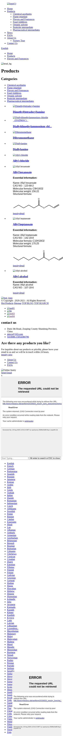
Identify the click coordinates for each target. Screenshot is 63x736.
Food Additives (20, 22)
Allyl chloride (21, 160)
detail (21, 213)
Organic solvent (20, 24)
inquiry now (6, 354)
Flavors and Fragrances (23, 19)
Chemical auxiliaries (22, 14)
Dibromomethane (23, 137)
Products (11, 11)
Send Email (6, 372)
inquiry (16, 213)
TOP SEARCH (41, 303)
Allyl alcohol (20, 276)
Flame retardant (20, 16)
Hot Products (7, 303)
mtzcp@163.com (15, 334)
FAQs (10, 35)
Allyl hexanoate (22, 172)
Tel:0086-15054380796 (18, 337)
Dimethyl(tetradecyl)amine (29, 111)
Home (10, 8)
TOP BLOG (28, 303)
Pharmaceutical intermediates (26, 30)
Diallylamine (20, 149)
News (9, 32)
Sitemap (17, 303)
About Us (11, 38)
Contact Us (12, 43)
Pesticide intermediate (23, 27)
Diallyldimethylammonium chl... (32, 126)
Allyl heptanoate (23, 224)
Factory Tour (19, 40)
